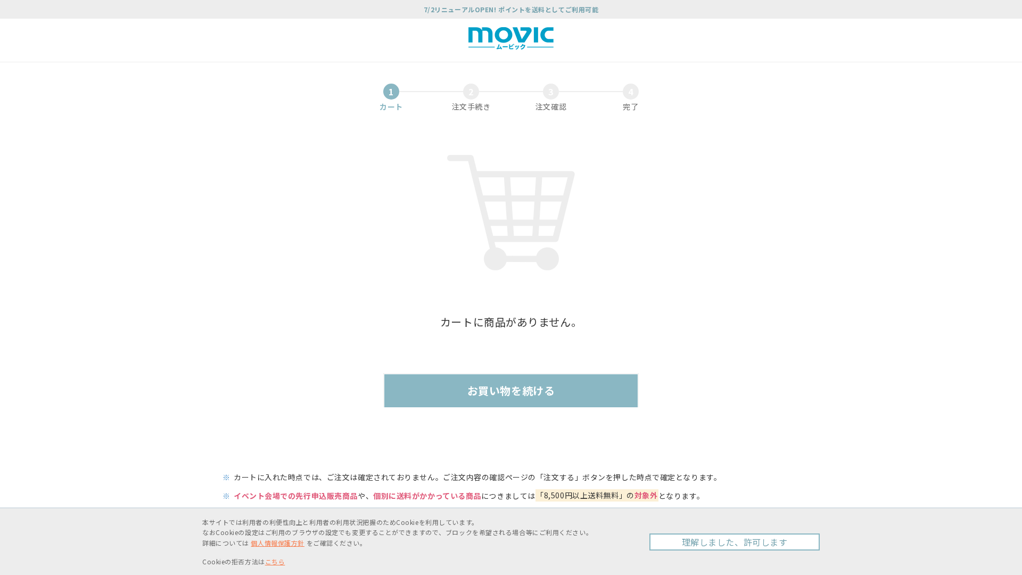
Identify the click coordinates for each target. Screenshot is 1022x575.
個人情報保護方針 (277, 542)
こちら (275, 561)
